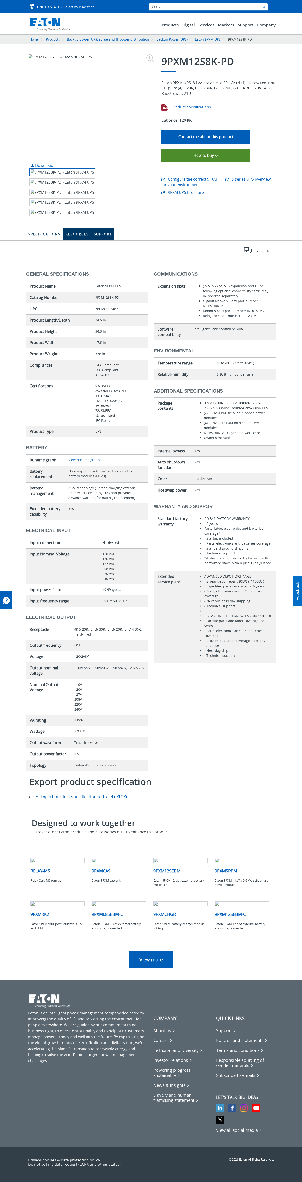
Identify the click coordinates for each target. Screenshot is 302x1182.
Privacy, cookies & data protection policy (64, 1160)
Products (53, 39)
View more (151, 959)
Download (43, 165)
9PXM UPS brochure (185, 192)
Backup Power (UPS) (172, 39)
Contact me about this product (205, 136)
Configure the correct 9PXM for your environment (189, 182)
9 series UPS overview (251, 179)
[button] (297, 591)
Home (34, 39)
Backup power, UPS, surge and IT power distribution (108, 39)
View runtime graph (84, 460)
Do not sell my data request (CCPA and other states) (74, 1164)
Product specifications (190, 107)
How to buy (204, 155)
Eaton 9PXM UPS (208, 39)
